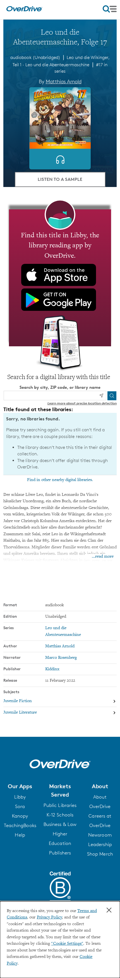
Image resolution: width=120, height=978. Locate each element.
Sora (20, 806)
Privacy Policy (49, 917)
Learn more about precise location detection (82, 403)
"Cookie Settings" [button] (67, 944)
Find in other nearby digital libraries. (60, 480)
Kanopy (20, 816)
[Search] (111, 395)
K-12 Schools (60, 815)
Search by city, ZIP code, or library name (60, 387)
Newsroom (100, 835)
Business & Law (60, 824)
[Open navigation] (110, 9)
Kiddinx (52, 669)
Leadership (100, 844)
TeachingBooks (20, 825)
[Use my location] (101, 395)
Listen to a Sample (60, 179)
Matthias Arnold (63, 81)
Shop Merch (100, 854)
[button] (20, 786)
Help (20, 835)
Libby (20, 797)
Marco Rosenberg (61, 658)
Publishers (60, 853)
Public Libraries (60, 805)
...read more (103, 557)
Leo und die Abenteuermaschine (57, 64)
